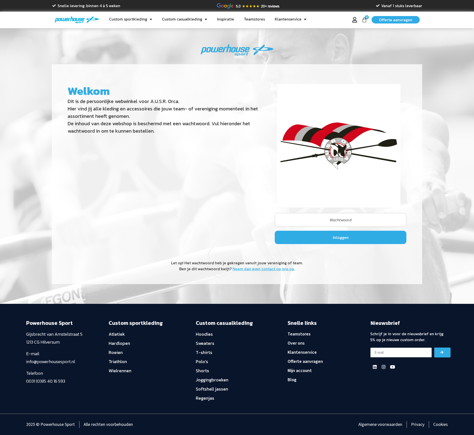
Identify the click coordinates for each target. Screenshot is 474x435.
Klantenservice (288, 19)
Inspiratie (225, 19)
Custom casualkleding (182, 19)
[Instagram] (383, 366)
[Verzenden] (442, 352)
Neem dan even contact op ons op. (264, 269)
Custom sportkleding (128, 19)
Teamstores (254, 19)
